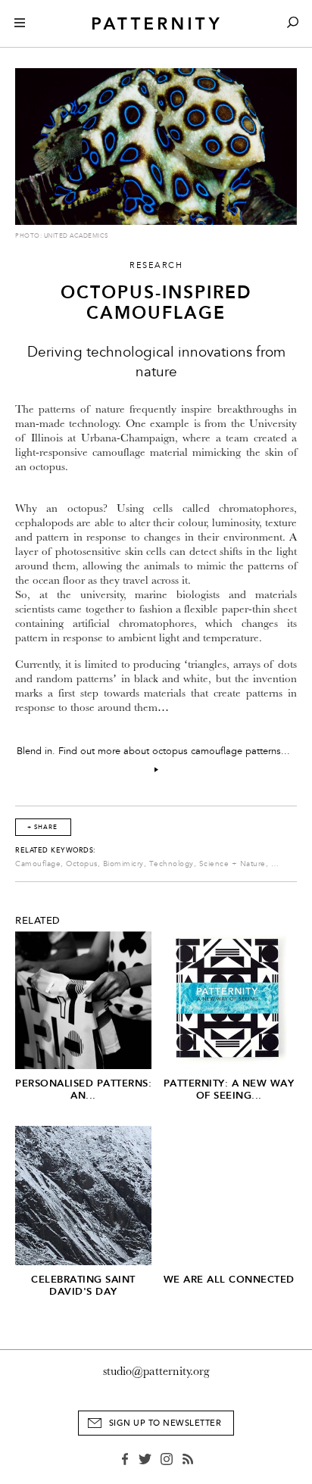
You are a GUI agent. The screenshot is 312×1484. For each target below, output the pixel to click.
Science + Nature (232, 863)
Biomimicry (123, 863)
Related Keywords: (55, 850)
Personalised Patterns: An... (83, 1089)
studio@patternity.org (156, 1371)
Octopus (82, 863)
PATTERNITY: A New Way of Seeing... (229, 1089)
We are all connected (229, 1279)
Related (38, 921)
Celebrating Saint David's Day (83, 1285)
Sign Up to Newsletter (165, 1423)
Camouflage (38, 863)
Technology (171, 863)
